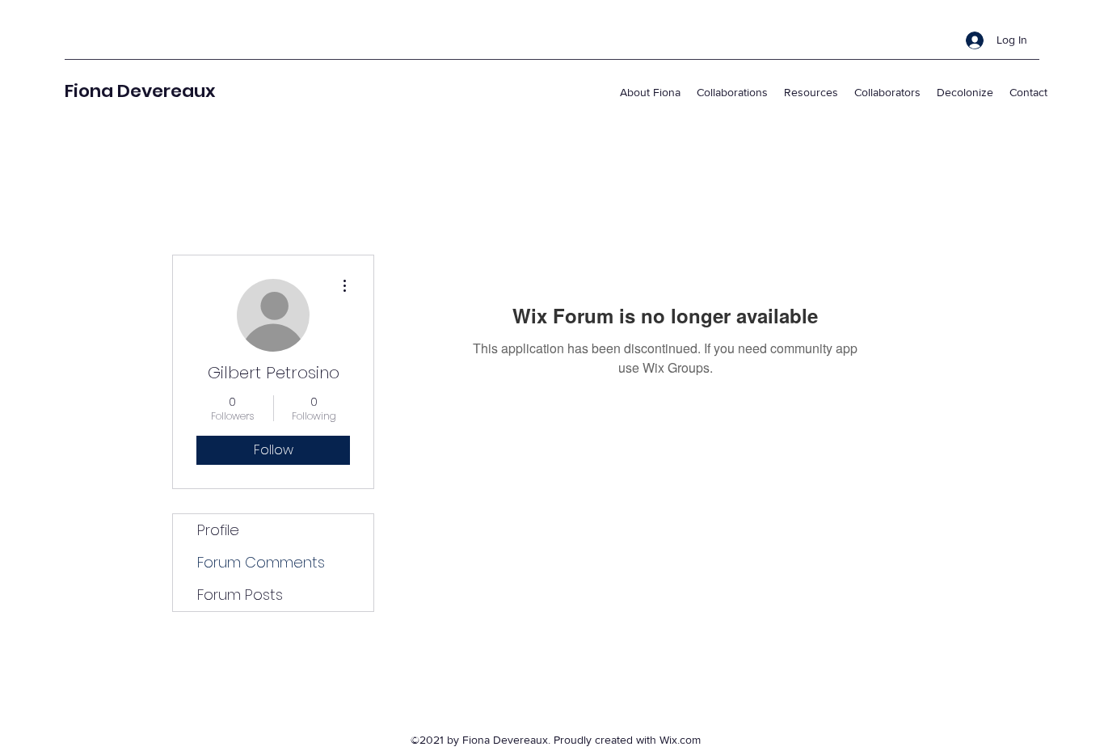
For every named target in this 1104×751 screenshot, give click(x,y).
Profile (218, 530)
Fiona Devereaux (140, 90)
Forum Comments (261, 562)
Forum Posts (240, 594)
